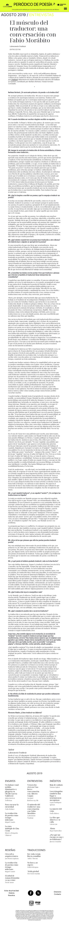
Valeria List (53, 824)
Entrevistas (41, 14)
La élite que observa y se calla (55, 819)
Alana (52, 828)
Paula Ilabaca (54, 813)
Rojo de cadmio (56, 785)
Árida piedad (33, 871)
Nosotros (11, 895)
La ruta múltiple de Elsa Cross (12, 828)
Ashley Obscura (32, 858)
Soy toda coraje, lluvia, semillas (34, 855)
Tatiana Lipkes (55, 787)
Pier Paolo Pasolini (33, 874)
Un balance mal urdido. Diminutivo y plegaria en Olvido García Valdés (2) (12, 790)
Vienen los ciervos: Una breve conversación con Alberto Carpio (33, 790)
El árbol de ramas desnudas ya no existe (12, 877)
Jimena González (55, 842)
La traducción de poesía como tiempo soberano (11, 816)
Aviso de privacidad (11, 891)
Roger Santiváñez (55, 831)
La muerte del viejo (56, 810)
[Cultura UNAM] (7, 5)
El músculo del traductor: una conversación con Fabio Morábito (33, 809)
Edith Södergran (32, 867)
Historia (11, 893)
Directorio (57, 892)
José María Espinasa (12, 858)
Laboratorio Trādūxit (18, 46)
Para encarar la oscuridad (12, 805)
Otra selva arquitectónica (11, 855)
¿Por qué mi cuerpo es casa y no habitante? (57, 837)
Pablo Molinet (9, 809)
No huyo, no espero (32, 863)
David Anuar (9, 882)
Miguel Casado (10, 822)
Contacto (57, 894)
